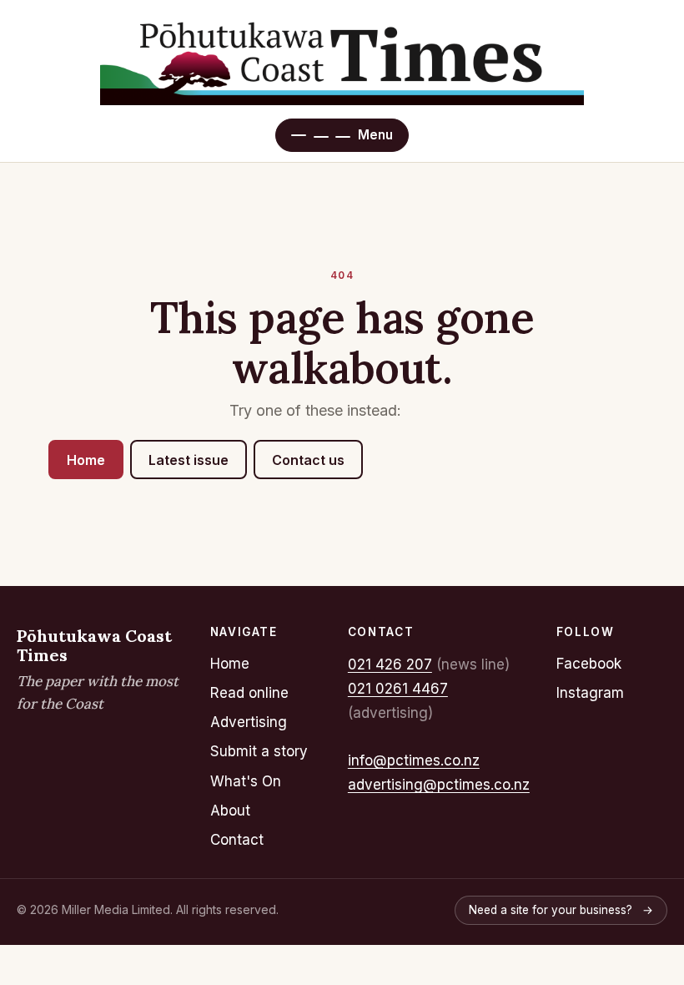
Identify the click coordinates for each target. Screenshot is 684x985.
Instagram (590, 692)
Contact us (308, 460)
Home (86, 460)
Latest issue (188, 460)
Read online (249, 692)
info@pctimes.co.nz (414, 760)
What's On (245, 781)
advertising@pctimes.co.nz (439, 784)
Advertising (248, 722)
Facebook (588, 663)
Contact (237, 839)
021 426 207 (390, 664)
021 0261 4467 (398, 688)
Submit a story (259, 751)
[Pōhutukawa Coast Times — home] (342, 60)
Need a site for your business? (561, 910)
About (230, 810)
